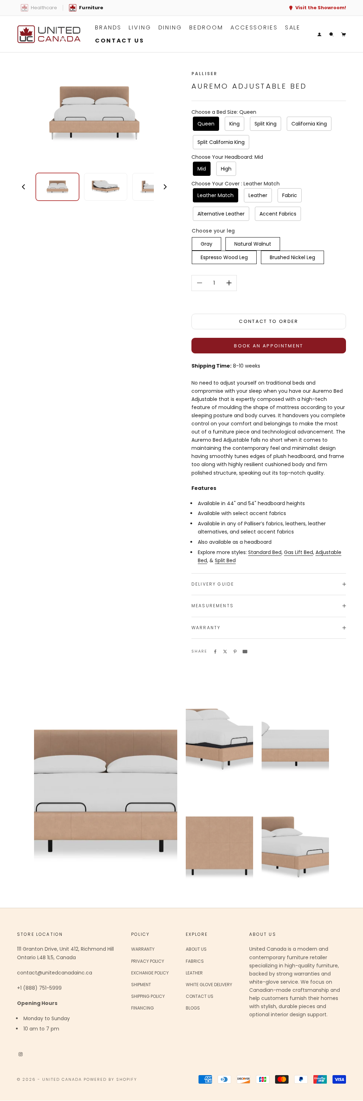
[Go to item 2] (105, 187)
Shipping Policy (148, 996)
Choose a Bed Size (223, 112)
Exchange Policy (150, 973)
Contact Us (199, 996)
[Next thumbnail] (165, 186)
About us (196, 949)
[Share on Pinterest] (235, 651)
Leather (194, 973)
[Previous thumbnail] (23, 186)
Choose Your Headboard (227, 157)
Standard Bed (264, 552)
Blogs (193, 1008)
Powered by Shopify (111, 1079)
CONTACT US (119, 41)
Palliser (204, 74)
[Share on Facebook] (215, 651)
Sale (293, 27)
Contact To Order (268, 321)
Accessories (254, 27)
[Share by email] (245, 651)
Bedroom (206, 27)
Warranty (143, 949)
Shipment (141, 985)
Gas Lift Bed (298, 552)
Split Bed (225, 560)
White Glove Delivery (209, 985)
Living (140, 27)
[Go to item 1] (57, 187)
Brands (108, 27)
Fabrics (195, 961)
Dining (170, 27)
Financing (142, 1008)
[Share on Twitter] (225, 651)
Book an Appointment (268, 345)
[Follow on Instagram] (20, 1053)
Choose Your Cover (235, 183)
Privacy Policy (147, 961)
